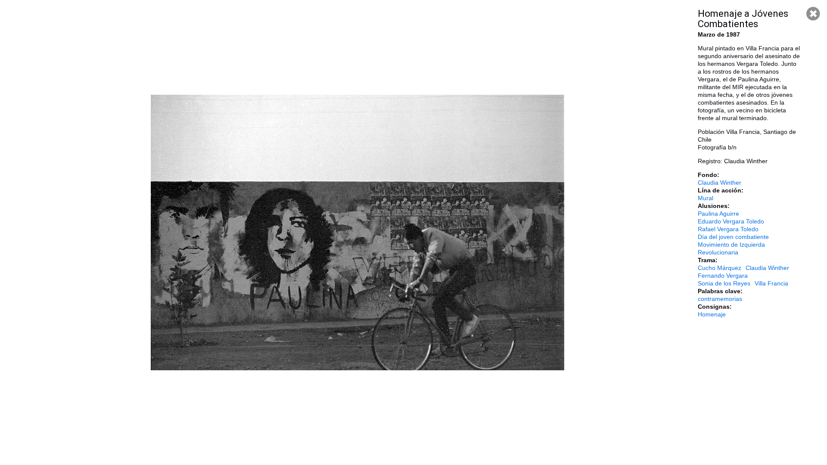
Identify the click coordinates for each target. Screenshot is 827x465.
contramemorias (720, 298)
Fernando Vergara (723, 275)
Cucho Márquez (719, 267)
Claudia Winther (719, 182)
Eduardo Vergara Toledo (731, 221)
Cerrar (813, 13)
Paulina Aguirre (718, 213)
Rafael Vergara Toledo (728, 229)
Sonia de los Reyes (724, 283)
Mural (705, 198)
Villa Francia (771, 283)
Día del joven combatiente (733, 236)
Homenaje (712, 314)
